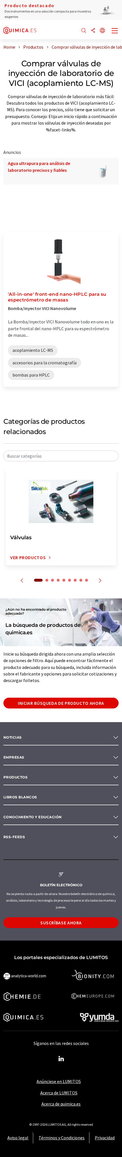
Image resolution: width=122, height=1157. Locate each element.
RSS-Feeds (14, 837)
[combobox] (61, 456)
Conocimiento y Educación (32, 817)
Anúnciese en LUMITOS (59, 1081)
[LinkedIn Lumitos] (61, 1059)
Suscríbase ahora (61, 922)
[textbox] (61, 456)
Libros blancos (20, 797)
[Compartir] (93, 31)
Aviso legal (17, 1138)
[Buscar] (84, 31)
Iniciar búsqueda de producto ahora (61, 703)
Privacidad (105, 1138)
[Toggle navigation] (115, 31)
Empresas (13, 757)
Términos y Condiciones (62, 1138)
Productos (15, 777)
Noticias (12, 737)
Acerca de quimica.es (61, 1104)
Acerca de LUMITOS (58, 1093)
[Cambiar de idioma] (102, 31)
